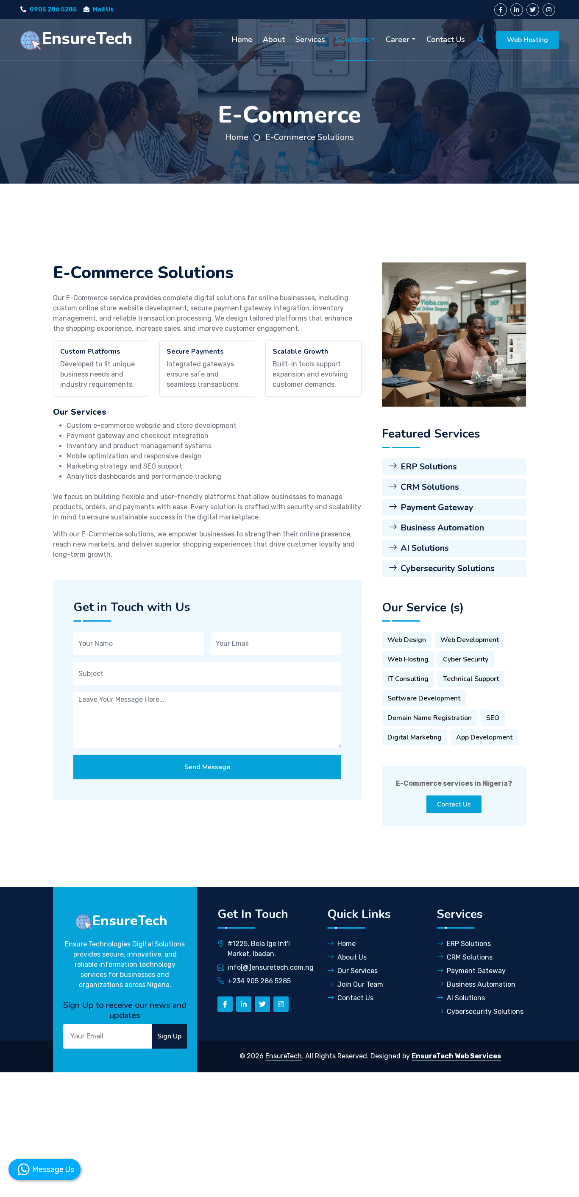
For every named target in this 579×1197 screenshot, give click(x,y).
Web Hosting (527, 40)
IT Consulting (408, 679)
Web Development (469, 640)
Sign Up (169, 1036)
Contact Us (445, 39)
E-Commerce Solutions (309, 137)
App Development (484, 737)
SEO (493, 718)
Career (397, 39)
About (274, 39)
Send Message (207, 767)
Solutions (352, 39)
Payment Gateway (437, 507)
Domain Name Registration (429, 718)
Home (242, 39)
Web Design (406, 640)
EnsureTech (283, 1056)
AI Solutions (425, 548)
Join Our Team (360, 984)
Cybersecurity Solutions (448, 568)
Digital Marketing (414, 737)
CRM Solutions (430, 487)
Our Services (357, 971)
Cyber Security (465, 659)
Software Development (423, 698)
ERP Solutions (429, 466)
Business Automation (442, 527)
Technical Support (471, 679)
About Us (352, 957)
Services (310, 39)
